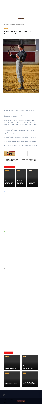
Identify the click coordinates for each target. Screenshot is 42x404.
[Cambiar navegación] (5, 18)
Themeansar (5, 402)
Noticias (6, 28)
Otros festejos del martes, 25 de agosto (32, 182)
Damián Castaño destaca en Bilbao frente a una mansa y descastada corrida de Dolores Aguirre (29, 367)
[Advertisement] (21, 9)
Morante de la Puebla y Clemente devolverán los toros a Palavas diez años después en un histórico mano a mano (29, 385)
